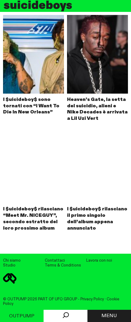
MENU (109, 315)
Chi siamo (12, 261)
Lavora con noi (99, 261)
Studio (9, 265)
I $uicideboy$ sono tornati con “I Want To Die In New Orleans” (31, 106)
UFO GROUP (66, 299)
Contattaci (55, 261)
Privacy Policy (92, 299)
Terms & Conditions (63, 265)
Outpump (21, 316)
